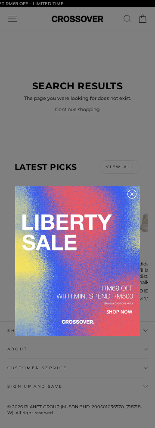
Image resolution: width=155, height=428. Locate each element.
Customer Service (37, 367)
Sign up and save (34, 386)
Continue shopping (77, 109)
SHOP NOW (119, 311)
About (17, 349)
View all (120, 166)
